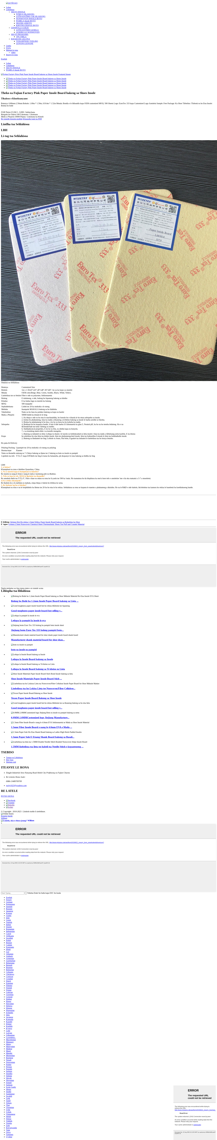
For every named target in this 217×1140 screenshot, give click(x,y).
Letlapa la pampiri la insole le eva (28, 620)
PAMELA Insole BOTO (26, 21)
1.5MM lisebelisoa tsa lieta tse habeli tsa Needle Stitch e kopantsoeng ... (47, 746)
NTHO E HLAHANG (25, 14)
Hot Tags (9, 760)
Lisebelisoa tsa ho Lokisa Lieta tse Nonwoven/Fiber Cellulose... (43, 688)
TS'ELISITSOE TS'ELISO (27, 41)
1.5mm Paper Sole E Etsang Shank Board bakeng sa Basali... (42, 737)
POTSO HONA (7, 796)
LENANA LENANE (24, 43)
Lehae (8, 7)
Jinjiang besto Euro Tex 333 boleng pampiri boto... (37, 630)
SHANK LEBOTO (24, 23)
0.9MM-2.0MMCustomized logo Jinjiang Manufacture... (40, 717)
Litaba (8, 46)
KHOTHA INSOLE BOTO (27, 25)
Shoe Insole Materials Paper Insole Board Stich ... (36, 678)
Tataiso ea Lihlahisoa (14, 757)
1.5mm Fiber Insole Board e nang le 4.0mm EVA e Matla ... (41, 727)
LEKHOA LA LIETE (20, 28)
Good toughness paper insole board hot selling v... (36, 610)
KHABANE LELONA (20, 39)
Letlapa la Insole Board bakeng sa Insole (32, 659)
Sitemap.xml (11, 762)
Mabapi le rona (12, 50)
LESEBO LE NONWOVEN (28, 32)
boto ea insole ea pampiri (24, 649)
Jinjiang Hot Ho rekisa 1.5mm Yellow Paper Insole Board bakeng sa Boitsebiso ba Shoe (45, 522)
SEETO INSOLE (18, 12)
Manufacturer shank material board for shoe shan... (38, 639)
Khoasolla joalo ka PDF (32, 119)
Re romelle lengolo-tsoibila (11, 119)
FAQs (8, 48)
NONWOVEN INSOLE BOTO (29, 19)
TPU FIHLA (21, 37)
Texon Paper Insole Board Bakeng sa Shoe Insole (36, 698)
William (4, 818)
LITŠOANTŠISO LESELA (27, 30)
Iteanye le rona (12, 55)
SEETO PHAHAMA (19, 34)
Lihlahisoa (10, 10)
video (13, 52)
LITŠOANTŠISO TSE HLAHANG (30, 16)
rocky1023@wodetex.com (16, 785)
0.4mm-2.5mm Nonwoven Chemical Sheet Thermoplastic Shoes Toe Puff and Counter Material (46, 524)
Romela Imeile (7, 816)
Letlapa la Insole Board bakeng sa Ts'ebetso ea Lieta (38, 669)
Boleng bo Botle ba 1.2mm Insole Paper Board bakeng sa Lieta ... (44, 601)
